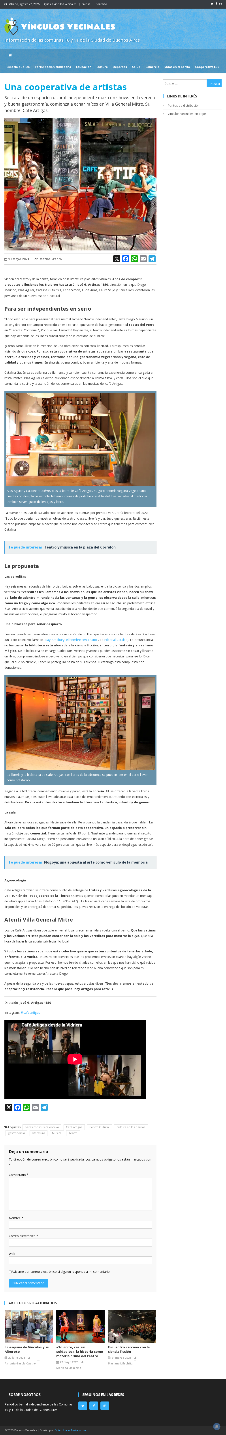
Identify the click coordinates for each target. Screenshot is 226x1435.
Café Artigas (74, 1127)
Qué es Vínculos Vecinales (60, 4)
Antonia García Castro (20, 1363)
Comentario (18, 1175)
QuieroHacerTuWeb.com (70, 1430)
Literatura (38, 1133)
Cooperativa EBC (207, 67)
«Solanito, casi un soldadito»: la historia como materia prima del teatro (79, 1351)
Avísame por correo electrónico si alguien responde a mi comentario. (61, 1271)
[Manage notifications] (216, 1426)
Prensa (86, 4)
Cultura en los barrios (131, 1127)
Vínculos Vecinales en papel (187, 114)
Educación (83, 67)
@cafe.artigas (30, 1012)
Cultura (102, 67)
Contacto (101, 4)
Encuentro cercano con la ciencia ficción (129, 1349)
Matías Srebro (51, 259)
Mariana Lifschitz (68, 1368)
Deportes (120, 67)
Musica (57, 1133)
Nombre (16, 1218)
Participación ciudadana (53, 67)
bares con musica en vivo (42, 1127)
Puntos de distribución (184, 105)
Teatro (73, 1133)
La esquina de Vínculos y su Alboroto (27, 1349)
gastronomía (16, 1133)
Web (12, 1254)
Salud (136, 67)
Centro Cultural (99, 1127)
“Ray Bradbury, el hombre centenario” (71, 640)
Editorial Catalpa (115, 640)
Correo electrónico (23, 1236)
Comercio (152, 67)
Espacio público (18, 67)
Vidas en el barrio (177, 67)
